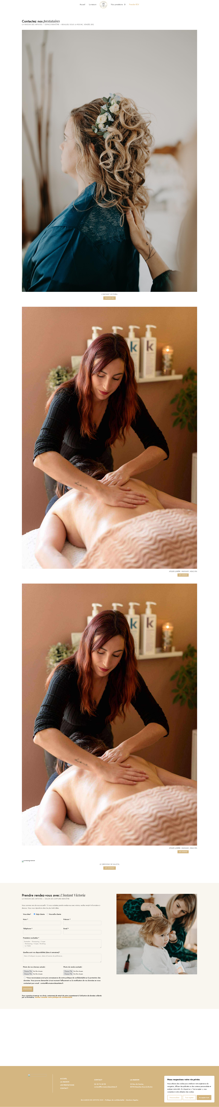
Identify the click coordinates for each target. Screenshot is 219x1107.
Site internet (183, 575)
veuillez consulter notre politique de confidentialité (53, 997)
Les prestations (67, 1085)
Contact (64, 1088)
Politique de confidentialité (114, 1100)
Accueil (82, 5)
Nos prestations (117, 5)
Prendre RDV (134, 5)
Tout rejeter (189, 1097)
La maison (92, 5)
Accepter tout (204, 1097)
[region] (189, 1089)
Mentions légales (132, 1100)
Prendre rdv (109, 298)
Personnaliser (174, 1097)
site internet (109, 868)
